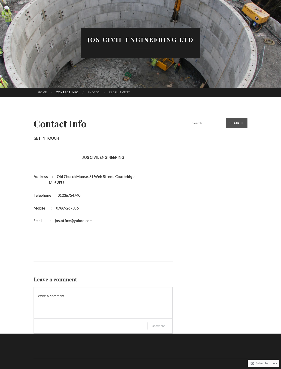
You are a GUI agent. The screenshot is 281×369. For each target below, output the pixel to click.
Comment (158, 326)
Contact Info (67, 92)
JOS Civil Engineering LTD (140, 39)
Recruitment (119, 92)
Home (42, 92)
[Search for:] (218, 123)
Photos (94, 92)
